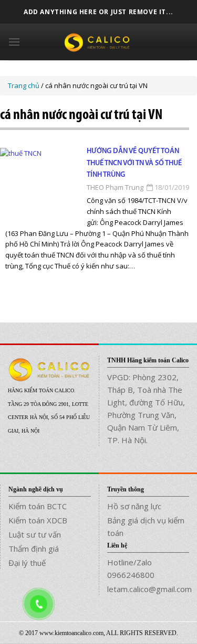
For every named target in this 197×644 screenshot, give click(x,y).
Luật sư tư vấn (34, 534)
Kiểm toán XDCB (37, 520)
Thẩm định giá (33, 548)
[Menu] (14, 42)
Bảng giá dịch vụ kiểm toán (145, 526)
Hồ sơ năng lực (134, 506)
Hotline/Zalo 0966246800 (130, 568)
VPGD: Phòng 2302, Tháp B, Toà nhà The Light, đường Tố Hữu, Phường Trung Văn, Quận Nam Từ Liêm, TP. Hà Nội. (146, 408)
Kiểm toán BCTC (37, 506)
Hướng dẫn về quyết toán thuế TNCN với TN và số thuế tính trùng (134, 163)
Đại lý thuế (27, 562)
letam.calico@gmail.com (148, 589)
